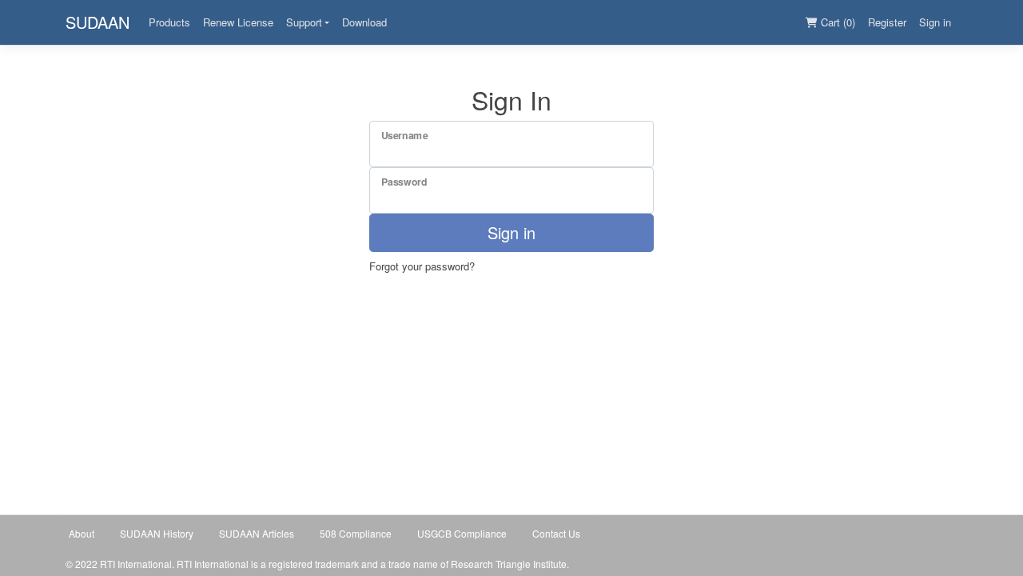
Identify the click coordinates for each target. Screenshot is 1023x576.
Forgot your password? (422, 266)
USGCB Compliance (462, 533)
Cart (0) (836, 22)
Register (887, 22)
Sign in (935, 22)
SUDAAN (97, 22)
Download (364, 22)
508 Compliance (356, 533)
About (81, 533)
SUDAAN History (156, 533)
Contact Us (556, 533)
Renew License (238, 22)
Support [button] (304, 22)
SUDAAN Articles (256, 533)
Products (169, 22)
